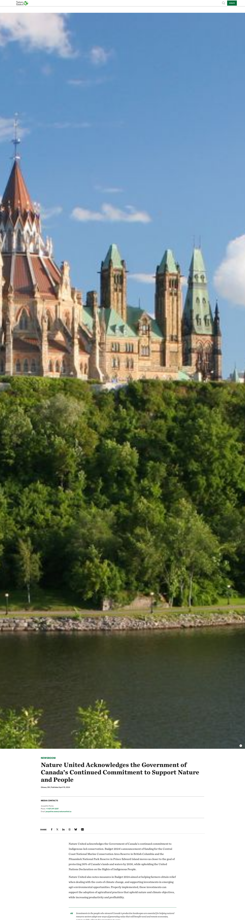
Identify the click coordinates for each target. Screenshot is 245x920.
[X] (57, 829)
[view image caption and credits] (240, 745)
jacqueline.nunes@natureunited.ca (58, 811)
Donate (232, 3)
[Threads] (70, 829)
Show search (223, 3)
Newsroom (48, 757)
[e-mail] (82, 829)
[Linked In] (63, 829)
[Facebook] (51, 829)
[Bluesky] (75, 829)
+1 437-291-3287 (52, 809)
